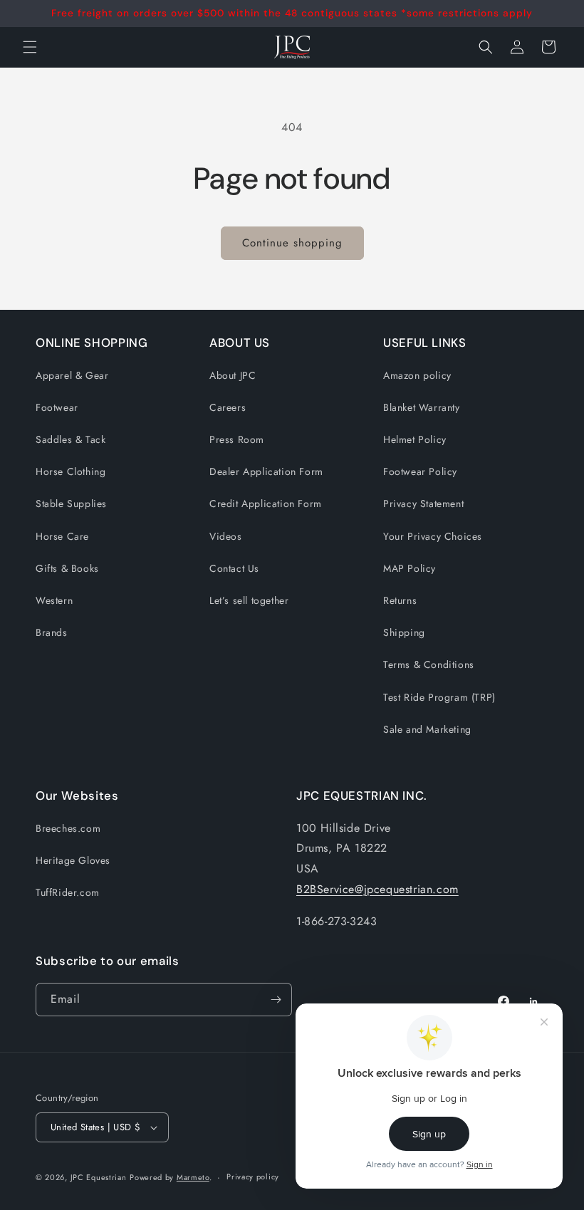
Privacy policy (252, 1176)
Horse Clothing (70, 471)
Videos (225, 536)
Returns (400, 600)
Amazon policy (417, 375)
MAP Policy (409, 568)
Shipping (404, 632)
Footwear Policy (420, 471)
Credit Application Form (265, 503)
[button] (485, 47)
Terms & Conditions (428, 664)
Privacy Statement (423, 503)
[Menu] (30, 47)
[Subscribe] (275, 999)
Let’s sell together (248, 600)
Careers (227, 407)
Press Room (236, 439)
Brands (52, 632)
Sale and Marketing (427, 729)
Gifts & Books (67, 568)
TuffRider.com (68, 892)
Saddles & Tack (70, 439)
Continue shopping (292, 243)
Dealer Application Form (266, 471)
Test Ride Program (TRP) (439, 697)
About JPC (232, 375)
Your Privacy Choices (432, 536)
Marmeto (193, 1177)
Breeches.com (68, 828)
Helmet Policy (415, 439)
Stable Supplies (71, 503)
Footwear (57, 407)
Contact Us (234, 568)
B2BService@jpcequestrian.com (377, 889)
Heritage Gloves (73, 860)
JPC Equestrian (99, 1177)
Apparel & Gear (72, 375)
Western (54, 600)
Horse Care (62, 536)
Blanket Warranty (421, 407)
